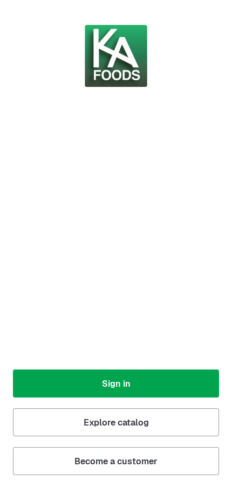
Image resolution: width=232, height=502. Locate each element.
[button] (116, 383)
